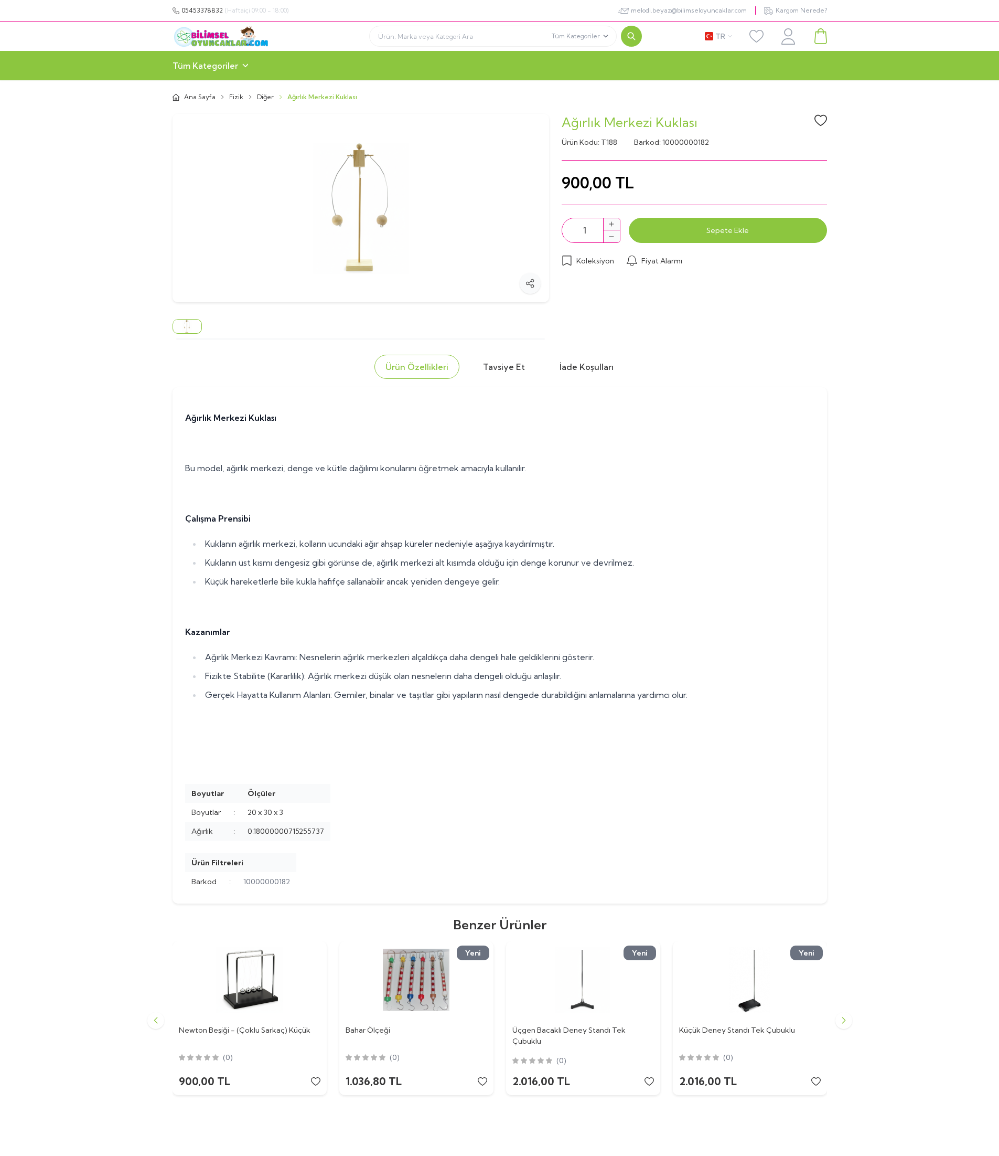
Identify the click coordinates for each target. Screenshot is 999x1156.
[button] (155, 1020)
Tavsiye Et (504, 367)
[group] (361, 208)
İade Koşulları (587, 367)
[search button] (631, 36)
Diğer (265, 97)
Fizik (236, 97)
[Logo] (240, 36)
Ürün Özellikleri (416, 367)
